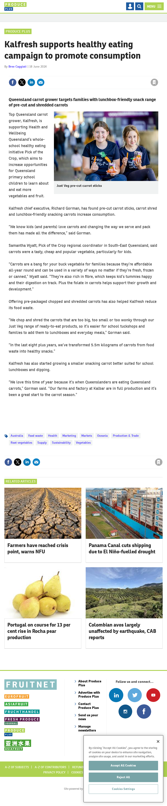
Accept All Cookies (123, 765)
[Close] (158, 741)
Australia (17, 436)
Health (52, 436)
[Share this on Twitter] (22, 82)
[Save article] (154, 82)
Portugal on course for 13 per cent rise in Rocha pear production (38, 631)
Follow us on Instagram (125, 711)
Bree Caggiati (17, 66)
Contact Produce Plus (88, 706)
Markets (86, 436)
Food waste (35, 436)
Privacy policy (54, 772)
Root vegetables (21, 442)
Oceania (102, 436)
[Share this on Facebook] (13, 82)
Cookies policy (82, 772)
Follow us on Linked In (116, 695)
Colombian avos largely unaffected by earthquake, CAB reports (122, 631)
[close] (158, 73)
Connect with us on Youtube (153, 695)
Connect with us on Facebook (144, 711)
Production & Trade (126, 436)
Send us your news (88, 717)
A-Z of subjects (17, 767)
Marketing (69, 436)
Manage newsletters (87, 728)
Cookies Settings (123, 789)
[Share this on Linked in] (31, 82)
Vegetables (83, 442)
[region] (123, 769)
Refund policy (83, 767)
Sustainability (61, 442)
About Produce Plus (89, 683)
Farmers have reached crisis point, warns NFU (37, 548)
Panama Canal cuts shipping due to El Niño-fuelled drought (122, 548)
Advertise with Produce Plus (89, 694)
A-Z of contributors (50, 767)
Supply (42, 442)
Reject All (123, 777)
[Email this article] (41, 82)
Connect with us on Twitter (135, 695)
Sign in (102, 73)
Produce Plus (18, 31)
